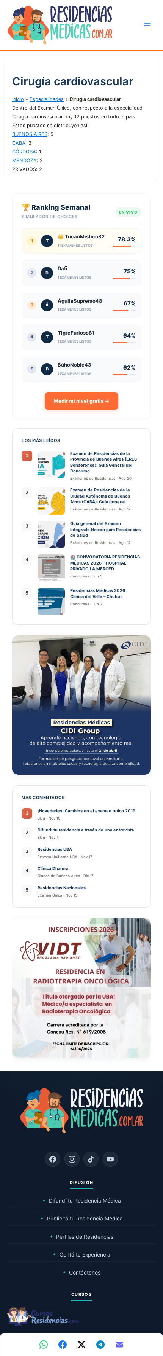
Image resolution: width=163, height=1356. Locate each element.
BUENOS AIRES (29, 134)
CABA (18, 143)
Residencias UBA (55, 849)
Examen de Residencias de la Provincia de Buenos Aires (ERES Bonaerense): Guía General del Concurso (103, 462)
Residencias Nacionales (62, 887)
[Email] (119, 1344)
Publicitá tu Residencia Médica (81, 1219)
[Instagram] (72, 1159)
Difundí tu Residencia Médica (81, 1201)
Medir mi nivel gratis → (81, 401)
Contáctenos (82, 1273)
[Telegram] (100, 1344)
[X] (81, 1344)
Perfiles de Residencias (82, 1237)
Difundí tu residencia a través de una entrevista (86, 830)
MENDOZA (24, 160)
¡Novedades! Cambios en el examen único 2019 (86, 811)
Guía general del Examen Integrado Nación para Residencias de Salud (105, 529)
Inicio (18, 99)
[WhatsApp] (43, 1344)
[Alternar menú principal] (147, 25)
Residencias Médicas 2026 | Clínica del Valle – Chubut (99, 593)
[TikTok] (91, 1159)
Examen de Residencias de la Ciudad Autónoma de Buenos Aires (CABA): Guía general (100, 495)
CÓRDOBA (24, 152)
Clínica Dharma (53, 868)
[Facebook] (52, 1159)
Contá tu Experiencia (81, 1255)
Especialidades (47, 99)
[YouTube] (110, 1159)
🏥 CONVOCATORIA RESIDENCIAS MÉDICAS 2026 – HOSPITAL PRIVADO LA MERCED (105, 562)
